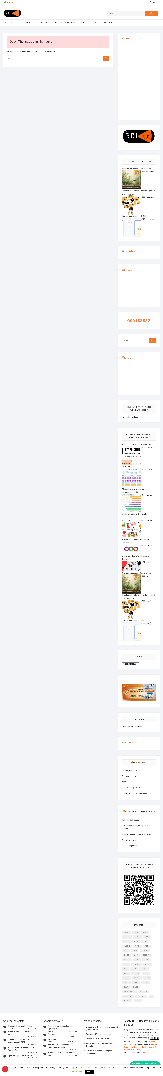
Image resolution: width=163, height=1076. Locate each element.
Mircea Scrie (140, 762)
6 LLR (147, 978)
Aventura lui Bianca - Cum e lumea (61, 1053)
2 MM (136, 955)
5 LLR (146, 973)
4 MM (126, 973)
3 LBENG (127, 960)
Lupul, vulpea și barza (131, 787)
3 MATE (147, 960)
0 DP (145, 932)
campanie (143, 992)
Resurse (44, 23)
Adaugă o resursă (104, 23)
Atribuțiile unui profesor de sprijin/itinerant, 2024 (133, 490)
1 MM (147, 946)
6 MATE (126, 982)
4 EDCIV (148, 964)
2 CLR (126, 951)
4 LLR (134, 969)
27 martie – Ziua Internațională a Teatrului (99, 1044)
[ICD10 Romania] (139, 685)
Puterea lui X (53, 1034)
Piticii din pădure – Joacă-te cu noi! (136, 834)
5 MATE (126, 978)
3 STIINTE (136, 964)
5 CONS (136, 973)
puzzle (137, 1001)
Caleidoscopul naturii (130, 845)
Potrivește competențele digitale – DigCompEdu (100, 1052)
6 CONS (137, 978)
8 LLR (126, 987)
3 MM (126, 964)
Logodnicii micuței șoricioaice (134, 793)
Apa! (124, 782)
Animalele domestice (130, 840)
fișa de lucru (141, 996)
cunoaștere (128, 996)
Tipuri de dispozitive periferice (20, 1055)
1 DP (145, 941)
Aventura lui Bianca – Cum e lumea (100, 1034)
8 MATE (135, 987)
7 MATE (145, 982)
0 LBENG (127, 937)
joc (151, 996)
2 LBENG (144, 951)
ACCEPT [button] (90, 1072)
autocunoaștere (129, 992)
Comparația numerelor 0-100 (97, 1039)
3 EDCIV (146, 955)
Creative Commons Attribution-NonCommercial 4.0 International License (140, 1047)
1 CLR (136, 941)
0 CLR (136, 932)
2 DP (135, 951)
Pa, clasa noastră (129, 776)
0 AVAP (126, 932)
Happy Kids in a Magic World (140, 812)
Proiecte (30, 23)
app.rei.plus (143, 1052)
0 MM (147, 937)
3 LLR (137, 960)
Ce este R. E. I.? (12, 23)
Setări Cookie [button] (76, 1072)
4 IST (125, 969)
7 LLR (136, 982)
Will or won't (52, 1039)
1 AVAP (126, 941)
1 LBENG (127, 946)
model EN (127, 1001)
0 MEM (137, 937)
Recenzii (85, 23)
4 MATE (144, 969)
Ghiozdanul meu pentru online (20, 1026)
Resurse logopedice (65, 23)
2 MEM (126, 955)
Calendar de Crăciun (130, 820)
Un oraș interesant (129, 770)
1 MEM (137, 946)
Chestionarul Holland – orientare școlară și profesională (102, 1028)
